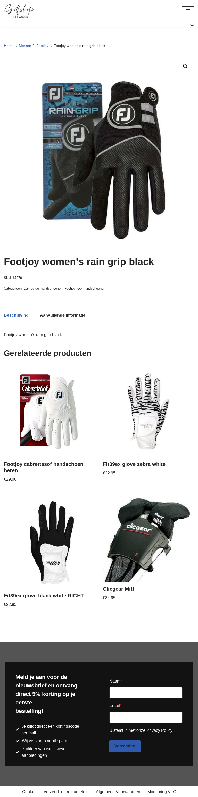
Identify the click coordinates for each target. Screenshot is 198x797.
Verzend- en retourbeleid (66, 792)
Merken (25, 46)
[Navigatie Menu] (188, 10)
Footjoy (42, 46)
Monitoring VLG (161, 792)
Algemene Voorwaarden (118, 792)
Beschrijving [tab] (16, 315)
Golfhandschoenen (91, 288)
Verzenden (124, 746)
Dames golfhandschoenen (43, 288)
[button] (185, 66)
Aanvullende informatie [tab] (62, 315)
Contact (29, 792)
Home (9, 46)
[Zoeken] (192, 24)
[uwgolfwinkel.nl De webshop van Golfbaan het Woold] (19, 11)
